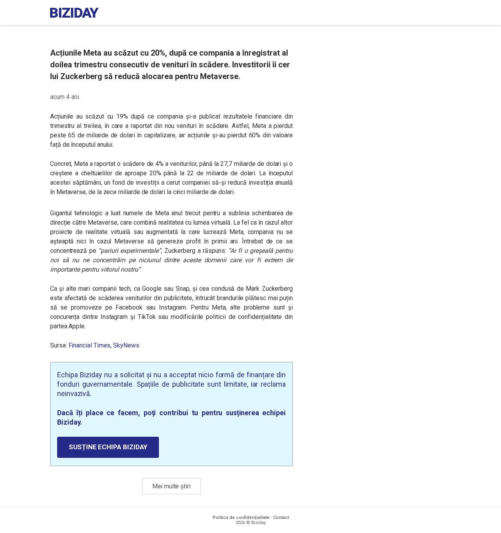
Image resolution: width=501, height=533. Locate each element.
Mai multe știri (171, 486)
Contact (281, 517)
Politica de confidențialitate (241, 517)
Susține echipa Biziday (108, 447)
